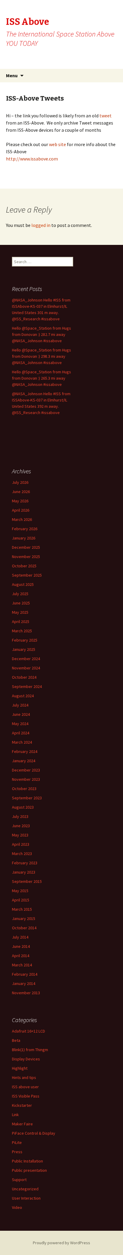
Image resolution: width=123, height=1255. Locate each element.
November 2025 (26, 556)
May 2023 (20, 835)
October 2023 (24, 788)
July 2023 (20, 816)
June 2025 (21, 603)
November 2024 (26, 668)
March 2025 (22, 630)
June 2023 (21, 825)
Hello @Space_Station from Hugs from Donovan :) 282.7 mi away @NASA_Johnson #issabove (41, 334)
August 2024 (23, 695)
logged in (40, 225)
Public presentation (29, 1170)
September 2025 (27, 575)
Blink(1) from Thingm (30, 1049)
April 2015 (20, 900)
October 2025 (24, 566)
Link (15, 1114)
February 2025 (24, 640)
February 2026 (24, 528)
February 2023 (24, 863)
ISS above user (25, 1086)
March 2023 (22, 853)
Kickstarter (22, 1105)
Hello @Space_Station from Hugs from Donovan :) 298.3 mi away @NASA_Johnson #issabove (41, 356)
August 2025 (23, 584)
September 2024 (27, 686)
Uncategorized (25, 1189)
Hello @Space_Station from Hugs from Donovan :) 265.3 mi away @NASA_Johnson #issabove (41, 378)
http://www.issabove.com (32, 159)
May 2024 (20, 723)
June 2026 (21, 491)
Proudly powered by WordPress (61, 1242)
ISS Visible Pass (25, 1096)
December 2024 (26, 658)
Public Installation (27, 1161)
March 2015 (22, 909)
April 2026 (20, 510)
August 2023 (23, 807)
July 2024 (20, 705)
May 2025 (20, 612)
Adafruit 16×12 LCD (28, 1031)
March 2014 (22, 965)
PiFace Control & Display (33, 1133)
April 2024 (20, 733)
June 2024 (21, 714)
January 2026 (23, 538)
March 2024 (22, 742)
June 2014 (21, 946)
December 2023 (26, 770)
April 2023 (20, 844)
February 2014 (24, 974)
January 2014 (23, 983)
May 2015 (20, 890)
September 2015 (27, 881)
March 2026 (22, 519)
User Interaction (26, 1198)
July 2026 (20, 482)
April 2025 (20, 621)
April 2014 (20, 955)
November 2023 (26, 779)
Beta (16, 1040)
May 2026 (20, 501)
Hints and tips (24, 1077)
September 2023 (27, 798)
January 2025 (23, 649)
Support (19, 1179)
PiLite (17, 1142)
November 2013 (26, 992)
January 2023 (23, 872)
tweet (105, 116)
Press (17, 1151)
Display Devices (26, 1059)
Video (17, 1207)
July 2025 (20, 593)
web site (58, 144)
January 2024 (23, 760)
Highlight (19, 1068)
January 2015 (23, 918)
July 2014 (20, 937)
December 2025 (26, 547)
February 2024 (24, 751)
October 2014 (24, 927)
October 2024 (24, 677)
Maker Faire (22, 1124)
